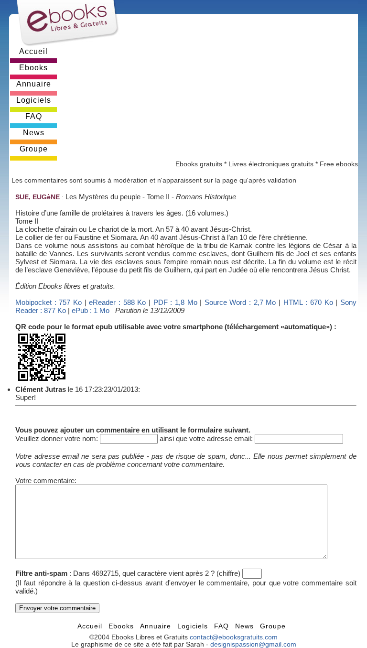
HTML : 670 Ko (308, 302)
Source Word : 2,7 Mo (240, 302)
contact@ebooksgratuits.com (234, 637)
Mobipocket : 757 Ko (48, 302)
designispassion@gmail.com (253, 644)
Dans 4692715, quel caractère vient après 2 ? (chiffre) (156, 573)
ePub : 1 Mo (90, 310)
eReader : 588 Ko (117, 302)
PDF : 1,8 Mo (175, 302)
